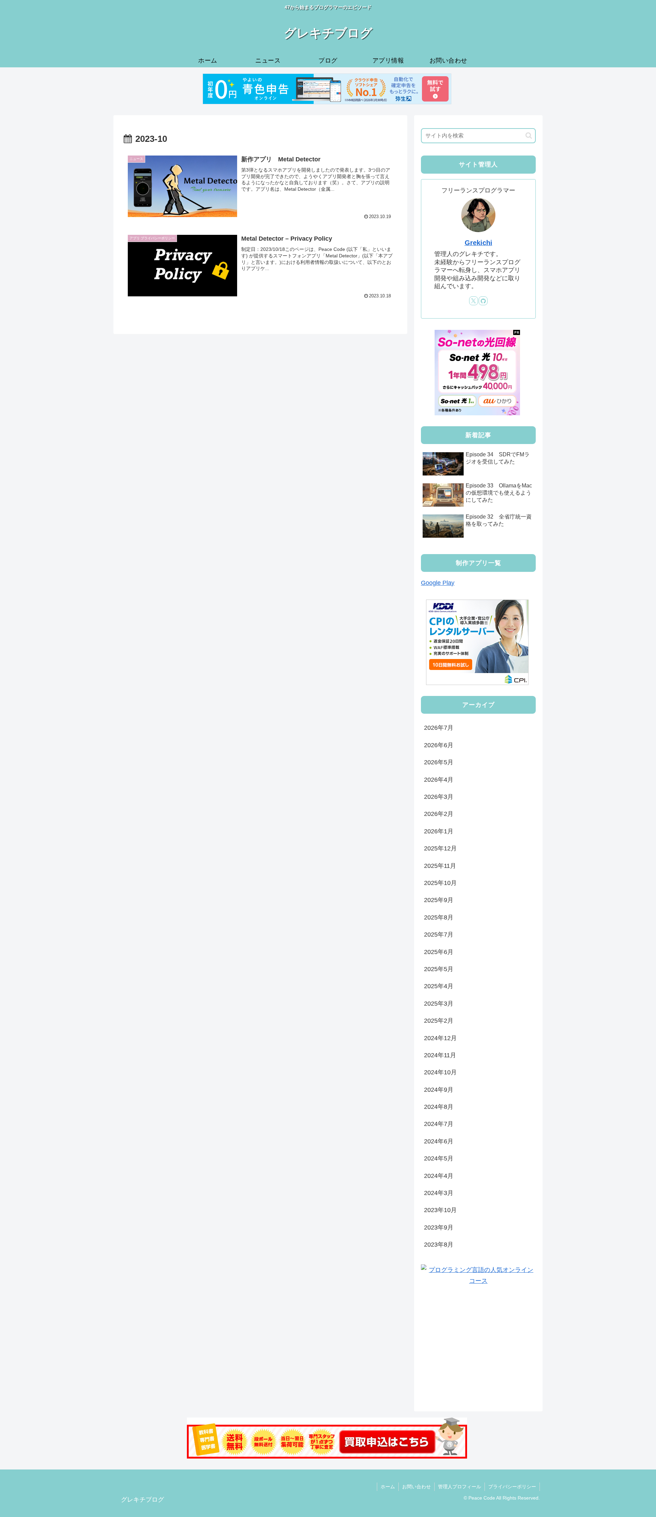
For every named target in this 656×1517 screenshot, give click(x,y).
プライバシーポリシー (512, 1486)
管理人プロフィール (459, 1486)
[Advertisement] (478, 1345)
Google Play (437, 582)
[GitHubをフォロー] (483, 300)
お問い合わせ (416, 1486)
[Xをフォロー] (473, 300)
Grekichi (478, 242)
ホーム (388, 1486)
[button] (529, 135)
